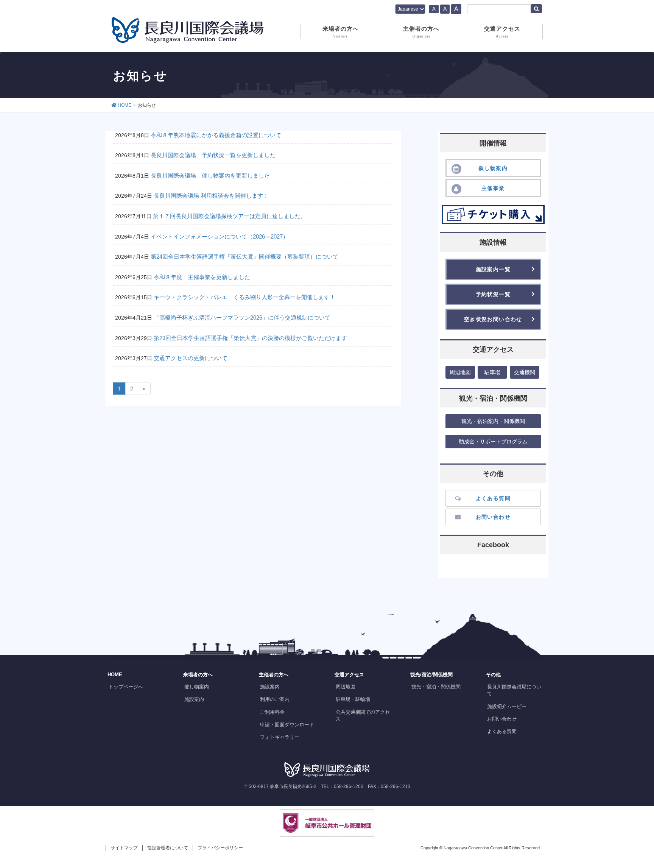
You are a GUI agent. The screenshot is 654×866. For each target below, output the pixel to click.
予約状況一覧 (493, 294)
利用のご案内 (275, 699)
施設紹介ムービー (506, 706)
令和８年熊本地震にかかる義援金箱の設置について (216, 135)
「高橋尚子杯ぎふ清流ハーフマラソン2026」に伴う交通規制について (242, 317)
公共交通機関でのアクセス (363, 715)
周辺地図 (345, 687)
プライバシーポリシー (220, 847)
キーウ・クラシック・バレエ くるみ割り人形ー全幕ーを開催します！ (244, 297)
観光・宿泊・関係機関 (436, 687)
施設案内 (194, 699)
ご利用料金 (272, 712)
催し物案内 (196, 687)
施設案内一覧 (493, 269)
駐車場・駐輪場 (353, 699)
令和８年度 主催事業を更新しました (202, 277)
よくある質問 (502, 731)
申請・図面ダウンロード (287, 724)
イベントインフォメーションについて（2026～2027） (219, 236)
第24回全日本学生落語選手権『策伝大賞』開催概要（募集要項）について (244, 256)
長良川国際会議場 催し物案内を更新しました (210, 175)
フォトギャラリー (279, 737)
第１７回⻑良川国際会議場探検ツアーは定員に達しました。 (229, 216)
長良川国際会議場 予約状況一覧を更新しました (213, 155)
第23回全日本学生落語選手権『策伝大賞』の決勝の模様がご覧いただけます (250, 338)
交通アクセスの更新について (190, 358)
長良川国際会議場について (514, 690)
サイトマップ (124, 847)
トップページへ (126, 687)
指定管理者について (167, 847)
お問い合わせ (502, 719)
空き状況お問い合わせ (493, 319)
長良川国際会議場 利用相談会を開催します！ (211, 195)
